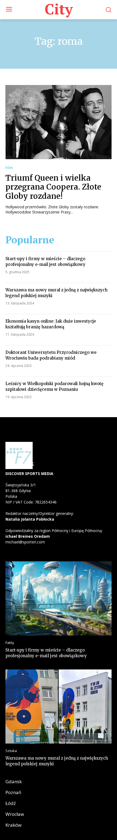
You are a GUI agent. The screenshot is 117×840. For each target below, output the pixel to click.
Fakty (9, 642)
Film (9, 167)
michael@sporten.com (25, 542)
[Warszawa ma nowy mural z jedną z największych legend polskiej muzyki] (58, 706)
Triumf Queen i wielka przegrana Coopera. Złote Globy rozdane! (53, 187)
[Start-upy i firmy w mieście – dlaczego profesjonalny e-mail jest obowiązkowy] (58, 598)
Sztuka (11, 751)
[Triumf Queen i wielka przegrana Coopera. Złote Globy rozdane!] (58, 122)
